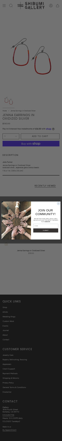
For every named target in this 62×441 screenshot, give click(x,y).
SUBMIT (46, 230)
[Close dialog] (58, 203)
